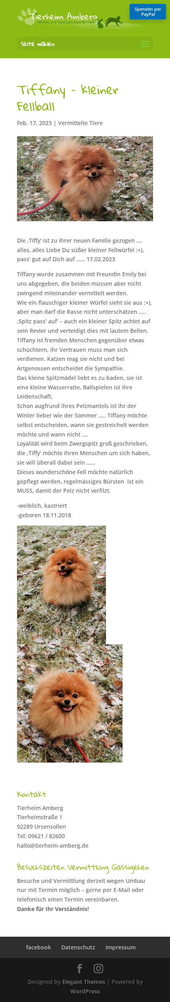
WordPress (85, 991)
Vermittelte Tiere (80, 123)
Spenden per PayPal (148, 11)
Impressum (121, 947)
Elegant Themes (83, 981)
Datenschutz (78, 947)
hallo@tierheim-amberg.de (53, 845)
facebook (38, 947)
